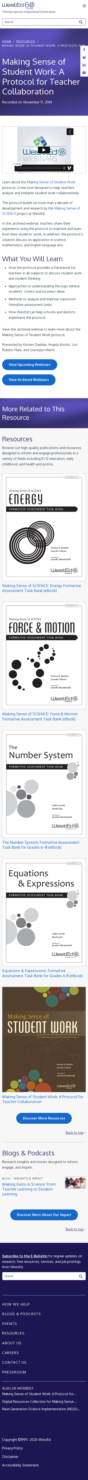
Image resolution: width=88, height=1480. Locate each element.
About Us (12, 1343)
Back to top (75, 1133)
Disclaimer (10, 1456)
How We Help (16, 1304)
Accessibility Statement (20, 1465)
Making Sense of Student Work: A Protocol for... (39, 1394)
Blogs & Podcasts (21, 1314)
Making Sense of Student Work (51, 182)
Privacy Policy (12, 1448)
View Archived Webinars (29, 380)
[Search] (81, 22)
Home (6, 41)
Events (9, 1324)
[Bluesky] (84, 57)
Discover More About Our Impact (44, 1215)
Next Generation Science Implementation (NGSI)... (41, 1409)
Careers (10, 1353)
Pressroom (14, 1372)
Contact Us (14, 1362)
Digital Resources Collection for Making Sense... (39, 1401)
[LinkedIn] (84, 65)
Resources (25, 41)
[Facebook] (84, 50)
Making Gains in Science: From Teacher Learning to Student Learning (29, 1189)
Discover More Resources (44, 1118)
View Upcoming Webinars (30, 364)
